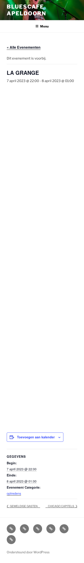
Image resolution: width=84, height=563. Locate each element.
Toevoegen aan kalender (36, 437)
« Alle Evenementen (24, 47)
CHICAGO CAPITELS (61, 506)
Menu (44, 26)
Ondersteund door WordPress (28, 552)
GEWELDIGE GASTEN (23, 506)
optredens (14, 493)
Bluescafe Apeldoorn (26, 10)
